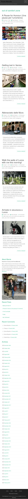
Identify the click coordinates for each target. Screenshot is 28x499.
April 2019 (6, 372)
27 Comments (21, 214)
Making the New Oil (7, 305)
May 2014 (6, 476)
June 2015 (6, 453)
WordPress (14, 497)
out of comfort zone (17, 21)
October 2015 (7, 444)
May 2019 (6, 369)
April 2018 (6, 387)
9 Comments (22, 115)
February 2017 (7, 420)
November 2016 (7, 426)
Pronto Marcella (5, 496)
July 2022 (6, 351)
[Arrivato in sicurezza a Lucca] (14, 228)
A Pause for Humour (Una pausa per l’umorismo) (14, 16)
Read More (4, 271)
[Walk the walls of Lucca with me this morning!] (14, 178)
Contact (20, 491)
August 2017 (6, 408)
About (12, 491)
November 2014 (7, 464)
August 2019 (6, 366)
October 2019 (7, 363)
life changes (13, 116)
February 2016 (7, 438)
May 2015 (6, 455)
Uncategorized (14, 70)
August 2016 (6, 432)
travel (12, 23)
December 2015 (7, 441)
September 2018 (7, 378)
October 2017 (7, 402)
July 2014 (6, 473)
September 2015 (7, 447)
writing (21, 70)
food (4, 116)
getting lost (10, 69)
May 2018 (6, 384)
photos (22, 21)
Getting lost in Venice (12, 65)
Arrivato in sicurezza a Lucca (12, 211)
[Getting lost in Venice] (14, 81)
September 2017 (7, 405)
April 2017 (6, 417)
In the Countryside (6, 311)
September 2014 (7, 470)
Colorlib (20, 496)
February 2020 (7, 357)
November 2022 (7, 345)
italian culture (10, 21)
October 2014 (7, 467)
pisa (6, 217)
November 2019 (7, 360)
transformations (7, 23)
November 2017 (7, 399)
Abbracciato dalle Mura (12, 112)
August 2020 (6, 354)
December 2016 (7, 423)
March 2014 (6, 479)
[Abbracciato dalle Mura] (14, 128)
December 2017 (7, 396)
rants (3, 23)
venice (18, 70)
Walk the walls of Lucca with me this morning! (13, 161)
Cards (16, 491)
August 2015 (6, 450)
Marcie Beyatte (15, 20)
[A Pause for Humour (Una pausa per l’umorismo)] (14, 33)
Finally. (4, 314)
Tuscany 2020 (15, 325)
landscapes (13, 166)
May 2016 (6, 435)
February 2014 (7, 482)
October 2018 (7, 375)
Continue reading (21, 56)
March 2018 (6, 390)
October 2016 (7, 429)
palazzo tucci (6, 118)
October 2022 (7, 348)
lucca (17, 116)
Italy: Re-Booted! (6, 317)
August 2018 (6, 381)
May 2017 (6, 414)
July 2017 (6, 411)
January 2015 (7, 458)
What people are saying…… (14, 493)
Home (7, 491)
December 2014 (7, 461)
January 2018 (7, 393)
